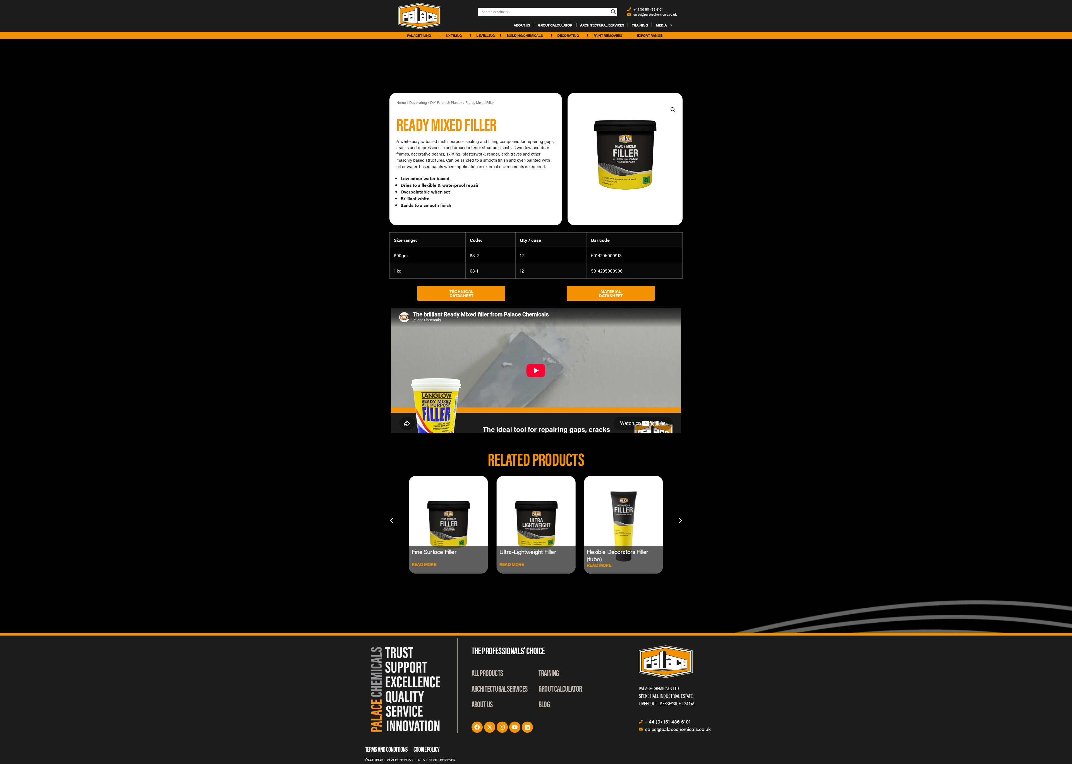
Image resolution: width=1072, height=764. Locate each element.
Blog (544, 704)
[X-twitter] (489, 727)
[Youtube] (514, 727)
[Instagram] (502, 727)
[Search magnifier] (613, 12)
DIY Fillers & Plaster (446, 102)
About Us (522, 25)
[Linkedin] (527, 727)
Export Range (649, 35)
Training (640, 25)
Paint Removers (608, 35)
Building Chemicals (524, 35)
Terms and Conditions (386, 749)
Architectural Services (602, 25)
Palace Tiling (419, 35)
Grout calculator (555, 25)
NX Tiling (454, 35)
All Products (487, 673)
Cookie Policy (426, 749)
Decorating (568, 35)
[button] (673, 110)
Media (661, 25)
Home (401, 102)
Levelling (485, 35)
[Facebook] (477, 727)
